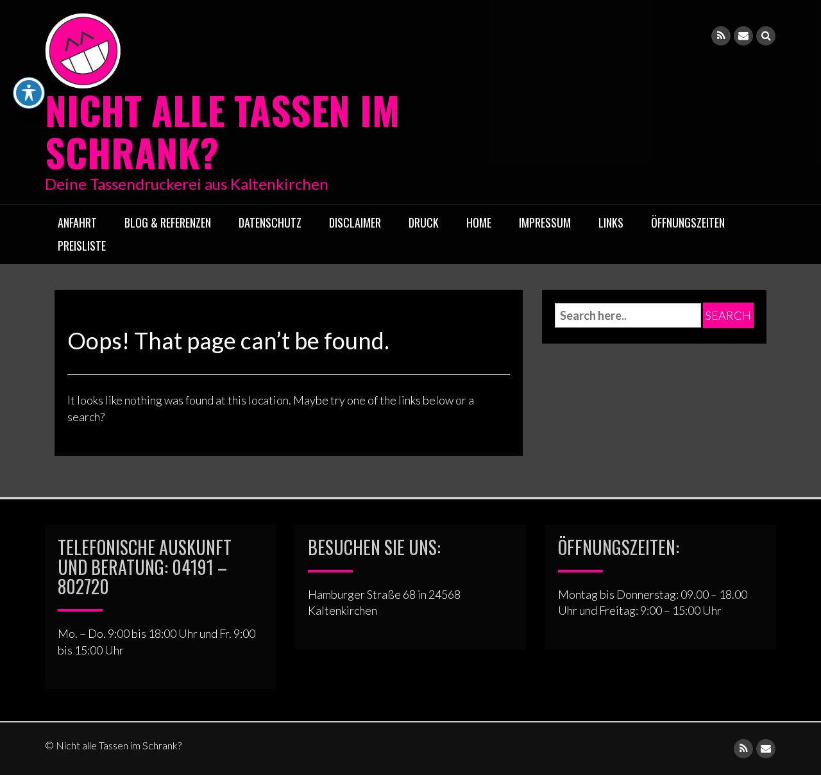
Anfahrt (77, 222)
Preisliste (82, 245)
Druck (424, 222)
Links (610, 222)
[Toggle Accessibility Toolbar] (28, 93)
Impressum (545, 222)
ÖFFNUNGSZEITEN (688, 222)
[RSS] (721, 36)
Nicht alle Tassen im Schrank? (222, 130)
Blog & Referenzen (167, 222)
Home (478, 222)
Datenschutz (270, 222)
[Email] (743, 36)
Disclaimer (355, 222)
